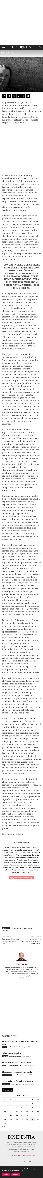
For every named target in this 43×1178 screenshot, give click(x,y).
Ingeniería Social (7, 1074)
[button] (3, 47)
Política (5, 1047)
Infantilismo (20, 85)
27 (22, 1119)
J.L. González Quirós (14, 1047)
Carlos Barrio (21, 964)
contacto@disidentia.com (26, 1155)
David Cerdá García (15, 1056)
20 (22, 1115)
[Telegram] (28, 96)
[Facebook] (4, 96)
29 (32, 1119)
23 (38, 1115)
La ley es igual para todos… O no (16, 1063)
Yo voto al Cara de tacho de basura (17, 1081)
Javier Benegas (17, 1074)
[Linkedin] (18, 96)
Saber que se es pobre (11, 1053)
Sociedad (5, 1056)
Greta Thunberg (28, 928)
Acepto (6, 1174)
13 (22, 1111)
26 (17, 1119)
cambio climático (17, 928)
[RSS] (19, 1161)
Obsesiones (12, 85)
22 (32, 1115)
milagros (5, 930)
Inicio (2, 52)
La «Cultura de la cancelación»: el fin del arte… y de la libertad (31, 941)
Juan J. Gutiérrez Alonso (15, 1065)
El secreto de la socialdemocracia (17, 1072)
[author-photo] (21, 961)
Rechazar (15, 1174)
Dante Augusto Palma (17, 1084)
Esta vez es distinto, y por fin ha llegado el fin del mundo (11, 941)
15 (32, 1111)
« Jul (3, 1126)
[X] (9, 96)
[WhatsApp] (14, 96)
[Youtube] (30, 1161)
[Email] (23, 96)
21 (27, 1115)
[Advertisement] (21, 22)
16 (38, 1111)
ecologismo (9, 52)
